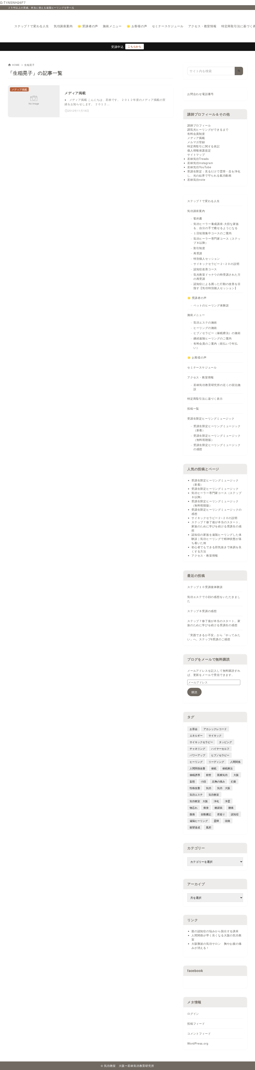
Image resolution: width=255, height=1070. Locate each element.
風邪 (208, 827)
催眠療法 (227, 768)
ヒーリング (196, 762)
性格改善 (195, 788)
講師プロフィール (199, 125)
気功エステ (196, 794)
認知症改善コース (205, 269)
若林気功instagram (200, 163)
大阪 (236, 775)
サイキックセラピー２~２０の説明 (216, 264)
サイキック (215, 735)
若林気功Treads (198, 159)
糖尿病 (218, 808)
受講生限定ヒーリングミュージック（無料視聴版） (217, 437)
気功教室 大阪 (199, 801)
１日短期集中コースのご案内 (212, 233)
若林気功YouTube (199, 167)
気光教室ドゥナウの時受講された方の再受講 (217, 276)
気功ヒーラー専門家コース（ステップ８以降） (217, 240)
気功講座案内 (196, 211)
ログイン (193, 1014)
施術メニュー (196, 315)
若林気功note (196, 180)
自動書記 (206, 814)
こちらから (134, 46)
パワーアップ (197, 755)
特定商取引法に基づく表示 (205, 398)
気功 (208, 788)
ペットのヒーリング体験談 (211, 305)
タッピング (225, 742)
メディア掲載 (196, 138)
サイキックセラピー (201, 742)
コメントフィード (199, 1033)
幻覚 (233, 781)
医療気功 (222, 775)
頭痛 (227, 821)
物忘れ (193, 808)
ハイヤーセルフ (220, 748)
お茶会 (193, 729)
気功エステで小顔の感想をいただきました (213, 599)
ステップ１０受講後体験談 (205, 587)
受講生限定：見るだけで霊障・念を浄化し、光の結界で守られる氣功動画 (213, 173)
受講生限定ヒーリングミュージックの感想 (217, 447)
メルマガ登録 (196, 142)
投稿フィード (196, 1023)
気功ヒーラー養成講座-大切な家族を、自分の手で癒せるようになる (216, 226)
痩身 (206, 808)
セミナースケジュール (202, 367)
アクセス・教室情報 (200, 377)
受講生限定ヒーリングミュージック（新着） (217, 428)
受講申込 (117, 47)
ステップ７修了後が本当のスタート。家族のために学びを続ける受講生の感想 (216, 526)
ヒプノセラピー (220, 755)
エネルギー (196, 735)
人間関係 (235, 762)
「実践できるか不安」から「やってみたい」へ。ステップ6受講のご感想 (213, 637)
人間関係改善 (197, 768)
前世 (208, 775)
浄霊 (227, 801)
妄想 (192, 781)
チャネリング (197, 748)
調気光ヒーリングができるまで (208, 129)
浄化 (216, 801)
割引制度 (199, 248)
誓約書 (197, 218)
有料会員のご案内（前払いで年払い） (215, 345)
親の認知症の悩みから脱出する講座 (215, 931)
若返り (221, 814)
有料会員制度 (196, 134)
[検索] (239, 71)
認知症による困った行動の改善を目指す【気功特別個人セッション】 (217, 286)
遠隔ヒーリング (199, 821)
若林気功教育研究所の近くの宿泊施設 (217, 387)
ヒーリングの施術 (205, 328)
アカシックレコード (215, 729)
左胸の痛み (218, 781)
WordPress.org (197, 1043)
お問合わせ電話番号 (200, 94)
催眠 (213, 768)
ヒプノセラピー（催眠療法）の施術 (217, 333)
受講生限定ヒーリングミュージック (210, 418)
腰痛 (230, 808)
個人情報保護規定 (199, 150)
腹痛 (192, 814)
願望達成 (195, 827)
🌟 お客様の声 (197, 357)
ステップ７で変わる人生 (203, 201)
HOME (16, 64)
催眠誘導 (195, 775)
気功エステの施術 (205, 322)
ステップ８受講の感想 (202, 611)
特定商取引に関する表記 (203, 146)
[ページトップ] (246, 1061)
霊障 (216, 821)
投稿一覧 (193, 408)
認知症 (235, 814)
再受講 (197, 253)
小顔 (203, 781)
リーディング (216, 762)
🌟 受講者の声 (197, 298)
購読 (194, 692)
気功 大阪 (223, 788)
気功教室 (214, 794)
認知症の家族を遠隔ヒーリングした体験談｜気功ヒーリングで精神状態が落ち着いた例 (216, 539)
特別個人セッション (206, 258)
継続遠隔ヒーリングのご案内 (212, 338)
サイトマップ (196, 154)
